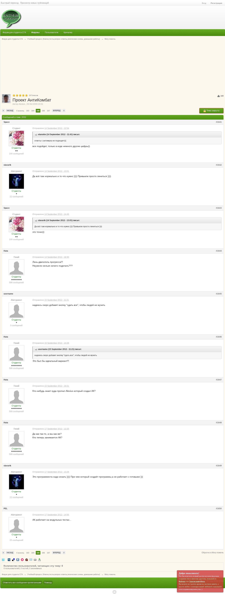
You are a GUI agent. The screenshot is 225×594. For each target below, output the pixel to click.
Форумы (35, 32)
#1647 (219, 380)
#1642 (219, 165)
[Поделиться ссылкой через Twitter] (3, 559)
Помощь (48, 582)
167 (48, 111)
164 (32, 111)
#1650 (219, 508)
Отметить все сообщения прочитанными (22, 582)
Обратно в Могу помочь (213, 552)
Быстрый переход (10, 3)
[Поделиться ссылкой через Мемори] (22, 559)
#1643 (219, 208)
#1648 (219, 422)
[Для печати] (35, 559)
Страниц (20, 111)
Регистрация (216, 3)
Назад (10, 111)
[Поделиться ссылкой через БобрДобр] (26, 559)
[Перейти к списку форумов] (11, 17)
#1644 (219, 251)
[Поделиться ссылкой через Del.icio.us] (13, 559)
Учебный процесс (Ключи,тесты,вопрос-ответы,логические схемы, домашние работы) (63, 574)
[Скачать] (39, 559)
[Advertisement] (112, 67)
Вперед (56, 111)
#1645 (219, 294)
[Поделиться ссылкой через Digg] (9, 559)
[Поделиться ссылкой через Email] (30, 559)
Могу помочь (110, 574)
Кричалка (68, 32)
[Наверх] (114, 592)
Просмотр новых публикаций (34, 3)
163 (27, 111)
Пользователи (51, 32)
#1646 (219, 337)
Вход (204, 3)
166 (43, 111)
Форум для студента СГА (14, 32)
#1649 (219, 466)
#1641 (219, 122)
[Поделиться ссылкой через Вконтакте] (17, 559)
